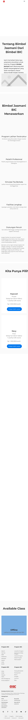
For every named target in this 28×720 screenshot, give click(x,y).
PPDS (2, 671)
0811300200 (3, 704)
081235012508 (17, 700)
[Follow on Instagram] (16, 712)
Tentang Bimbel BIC (18, 670)
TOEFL (2, 676)
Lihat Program (14, 27)
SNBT (2, 654)
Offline (14, 630)
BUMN (2, 664)
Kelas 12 (3, 651)
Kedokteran (4, 656)
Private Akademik (5, 680)
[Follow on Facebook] (7, 712)
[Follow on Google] (3, 712)
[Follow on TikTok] (25, 712)
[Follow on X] (12, 712)
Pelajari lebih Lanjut (14, 309)
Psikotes (3, 674)
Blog (15, 680)
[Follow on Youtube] (21, 712)
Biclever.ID (14, 718)
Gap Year (3, 652)
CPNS (2, 662)
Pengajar (16, 676)
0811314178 (16, 704)
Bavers (15, 674)
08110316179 (3, 707)
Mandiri (3, 660)
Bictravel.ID (21, 718)
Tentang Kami (17, 672)
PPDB (2, 673)
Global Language (19, 716)
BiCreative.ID (7, 718)
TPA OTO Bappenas (5, 678)
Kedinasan (3, 658)
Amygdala (11, 716)
